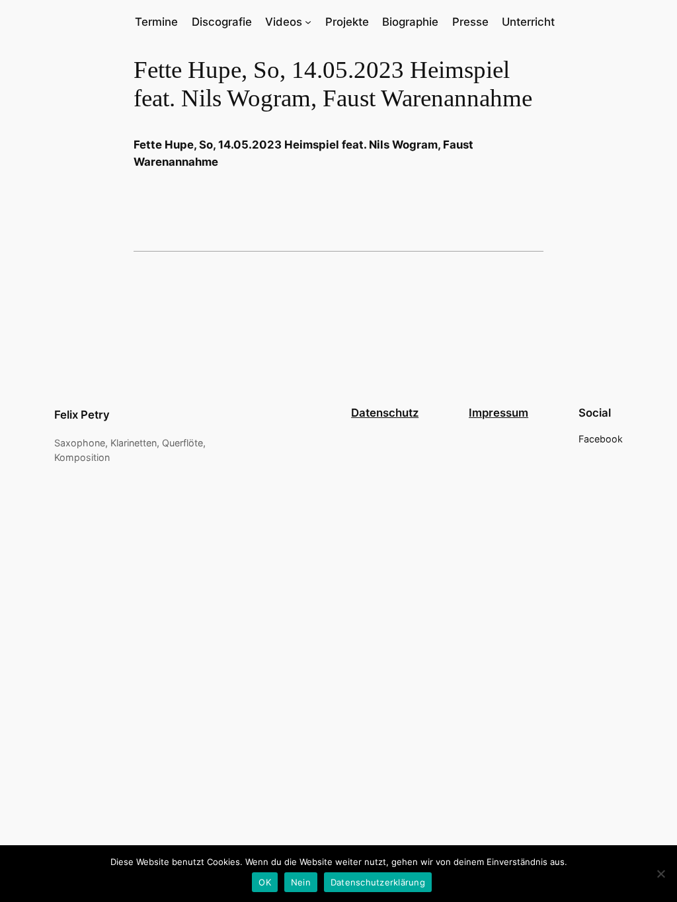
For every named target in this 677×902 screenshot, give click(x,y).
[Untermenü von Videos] (308, 21)
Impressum (498, 412)
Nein (301, 882)
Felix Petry (82, 414)
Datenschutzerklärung (378, 882)
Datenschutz (384, 412)
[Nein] (660, 873)
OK (265, 882)
